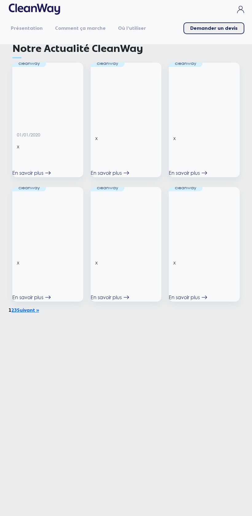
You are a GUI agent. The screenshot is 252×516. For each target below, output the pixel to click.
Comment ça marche (80, 28)
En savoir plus (27, 173)
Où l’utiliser (132, 28)
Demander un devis (214, 28)
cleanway (29, 63)
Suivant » (28, 310)
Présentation (27, 28)
